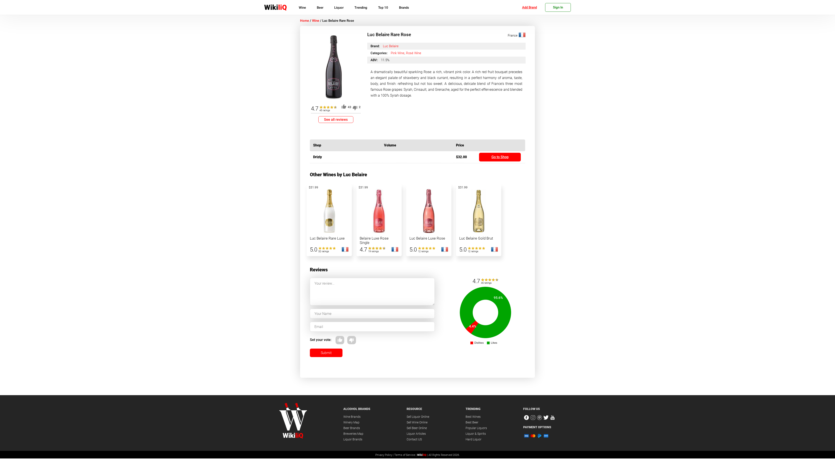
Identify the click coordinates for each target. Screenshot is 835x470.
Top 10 (383, 8)
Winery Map (351, 422)
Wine (302, 8)
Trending (360, 8)
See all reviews (336, 120)
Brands (404, 8)
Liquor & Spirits (476, 433)
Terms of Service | (405, 455)
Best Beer (472, 422)
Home (304, 21)
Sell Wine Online (417, 422)
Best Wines (473, 416)
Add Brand (529, 7)
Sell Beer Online (417, 428)
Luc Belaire (391, 46)
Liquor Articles (416, 433)
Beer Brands (351, 428)
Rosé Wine (413, 53)
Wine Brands (352, 416)
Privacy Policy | (384, 455)
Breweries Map (353, 433)
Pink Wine (397, 53)
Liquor (339, 8)
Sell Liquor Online (418, 416)
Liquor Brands (352, 439)
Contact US (414, 439)
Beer (320, 8)
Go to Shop (500, 157)
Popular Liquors (476, 428)
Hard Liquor (473, 439)
